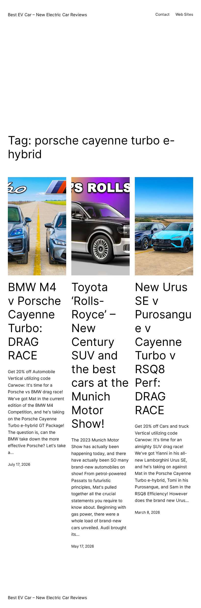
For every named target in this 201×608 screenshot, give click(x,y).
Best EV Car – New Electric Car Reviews (47, 14)
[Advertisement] (100, 77)
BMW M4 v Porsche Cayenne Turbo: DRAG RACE (34, 321)
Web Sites (184, 14)
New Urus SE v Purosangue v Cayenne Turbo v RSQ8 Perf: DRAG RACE (163, 348)
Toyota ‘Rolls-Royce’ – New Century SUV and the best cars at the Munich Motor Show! (100, 355)
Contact (162, 14)
